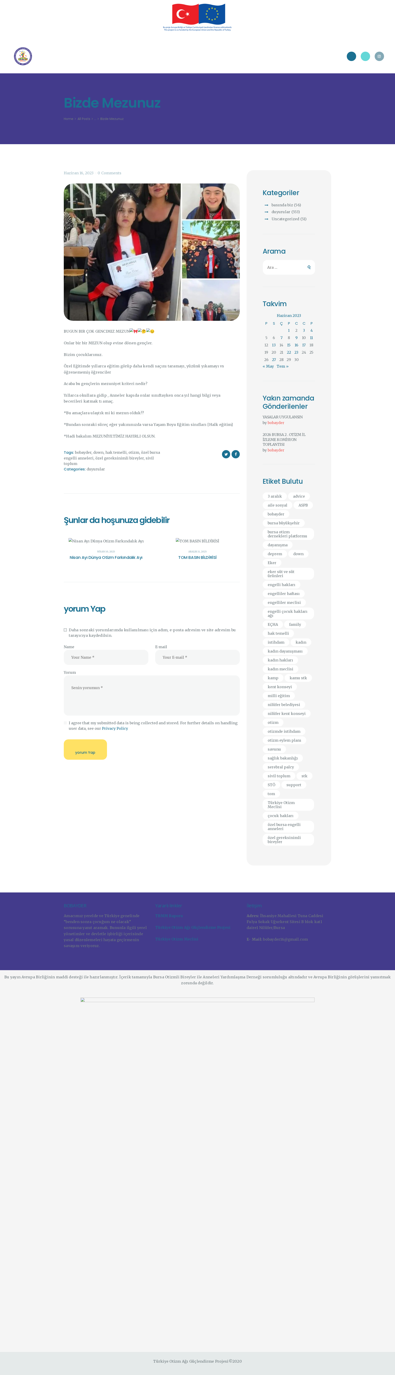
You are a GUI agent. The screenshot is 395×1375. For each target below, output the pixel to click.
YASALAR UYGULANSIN (283, 417)
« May (268, 366)
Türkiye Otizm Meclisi (281, 804)
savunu (274, 749)
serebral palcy (281, 767)
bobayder (83, 452)
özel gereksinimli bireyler (119, 458)
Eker (272, 562)
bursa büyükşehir (284, 523)
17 (304, 345)
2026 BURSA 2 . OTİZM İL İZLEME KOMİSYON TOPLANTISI (284, 439)
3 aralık (275, 496)
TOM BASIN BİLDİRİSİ (197, 557)
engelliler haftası (284, 593)
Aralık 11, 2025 (197, 551)
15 (289, 345)
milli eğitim (279, 695)
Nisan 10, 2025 (106, 551)
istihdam (276, 642)
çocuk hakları (281, 815)
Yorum (70, 672)
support (293, 785)
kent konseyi (280, 687)
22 (289, 352)
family (295, 624)
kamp (273, 678)
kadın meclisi (280, 669)
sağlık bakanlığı (283, 758)
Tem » (283, 366)
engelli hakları (281, 584)
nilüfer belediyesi (284, 704)
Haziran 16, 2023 (78, 173)
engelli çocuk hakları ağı (287, 613)
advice (299, 496)
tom (271, 793)
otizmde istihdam (284, 731)
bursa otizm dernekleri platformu (287, 534)
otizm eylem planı (284, 740)
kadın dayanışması (285, 651)
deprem (275, 554)
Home (68, 119)
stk (304, 776)
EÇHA (273, 624)
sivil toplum (279, 776)
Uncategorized (285, 219)
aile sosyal (277, 505)
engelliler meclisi (284, 602)
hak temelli (116, 452)
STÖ (271, 785)
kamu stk (298, 678)
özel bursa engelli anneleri (284, 826)
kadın (301, 642)
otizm (133, 452)
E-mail (161, 647)
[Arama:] (289, 267)
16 (296, 345)
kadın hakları (280, 660)
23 (296, 352)
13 (274, 345)
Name (69, 647)
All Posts (83, 119)
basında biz (282, 205)
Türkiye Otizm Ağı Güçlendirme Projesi (192, 927)
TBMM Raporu (169, 915)
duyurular (96, 469)
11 (311, 337)
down (98, 452)
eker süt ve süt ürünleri (281, 573)
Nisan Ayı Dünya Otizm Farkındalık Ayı (106, 557)
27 (274, 359)
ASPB (303, 505)
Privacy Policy (115, 728)
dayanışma (278, 545)
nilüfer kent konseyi (287, 713)
